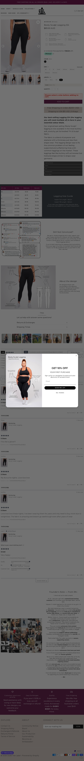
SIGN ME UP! (60, 388)
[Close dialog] (76, 356)
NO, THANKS (60, 392)
